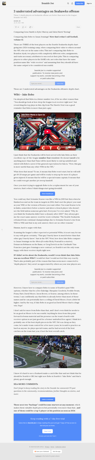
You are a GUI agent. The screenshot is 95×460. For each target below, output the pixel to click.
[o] (47, 351)
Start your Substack (42, 451)
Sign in (89, 3)
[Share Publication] (72, 3)
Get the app (56, 451)
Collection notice (60, 447)
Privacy (47, 447)
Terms (52, 447)
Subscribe (79, 3)
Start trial (47, 431)
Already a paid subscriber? (47, 436)
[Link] (11, 94)
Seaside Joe (17, 21)
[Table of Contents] (2, 230)
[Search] (68, 3)
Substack (38, 456)
